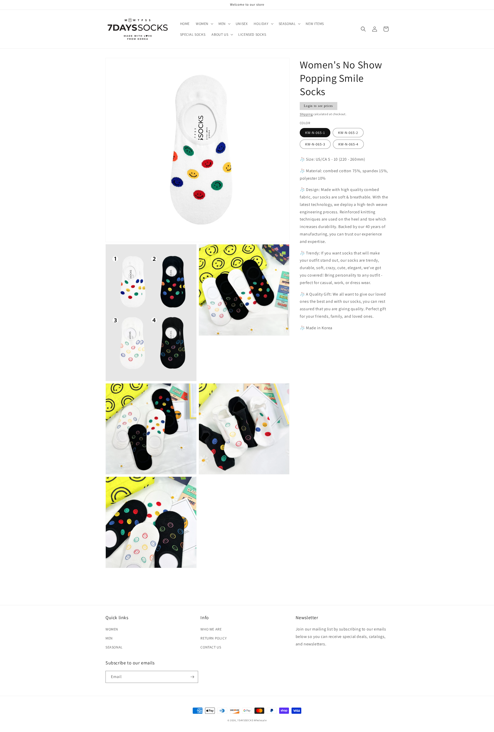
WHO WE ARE (211, 629)
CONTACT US (210, 647)
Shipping (306, 114)
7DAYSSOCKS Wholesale (252, 720)
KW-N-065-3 (315, 144)
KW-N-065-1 (315, 132)
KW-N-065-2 (348, 132)
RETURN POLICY (213, 638)
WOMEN (111, 629)
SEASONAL (114, 647)
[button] (204, 23)
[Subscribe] (192, 677)
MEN (109, 638)
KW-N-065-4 (348, 144)
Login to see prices (318, 106)
